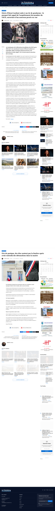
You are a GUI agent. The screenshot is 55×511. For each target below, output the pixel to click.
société (23, 5)
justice (19, 5)
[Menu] (2, 3)
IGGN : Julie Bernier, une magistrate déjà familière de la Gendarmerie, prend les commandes (7, 153)
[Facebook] (3, 49)
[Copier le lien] (3, 59)
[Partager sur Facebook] (48, 20)
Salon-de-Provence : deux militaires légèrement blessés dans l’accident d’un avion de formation (7, 167)
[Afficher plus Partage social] (52, 20)
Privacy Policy (46, 454)
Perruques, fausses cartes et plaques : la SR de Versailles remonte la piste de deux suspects (19, 153)
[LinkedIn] (3, 53)
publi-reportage (33, 5)
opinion (27, 5)
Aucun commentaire (16, 20)
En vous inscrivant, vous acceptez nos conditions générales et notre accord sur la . (45, 504)
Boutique (45, 5)
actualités (10, 5)
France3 (12, 118)
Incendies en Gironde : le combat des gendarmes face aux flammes (32, 167)
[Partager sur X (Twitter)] (49, 20)
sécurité (15, 5)
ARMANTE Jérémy (7, 20)
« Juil (41, 35)
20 (46, 31)
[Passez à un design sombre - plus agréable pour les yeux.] (51, 0)
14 (48, 30)
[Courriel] (3, 57)
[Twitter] (3, 51)
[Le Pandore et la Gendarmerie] (27, 3)
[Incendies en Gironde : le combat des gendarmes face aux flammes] (33, 162)
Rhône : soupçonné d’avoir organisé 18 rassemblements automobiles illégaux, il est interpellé (19, 168)
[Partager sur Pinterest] (51, 20)
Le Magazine (40, 5)
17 (41, 31)
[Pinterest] (3, 55)
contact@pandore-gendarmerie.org (6, 502)
